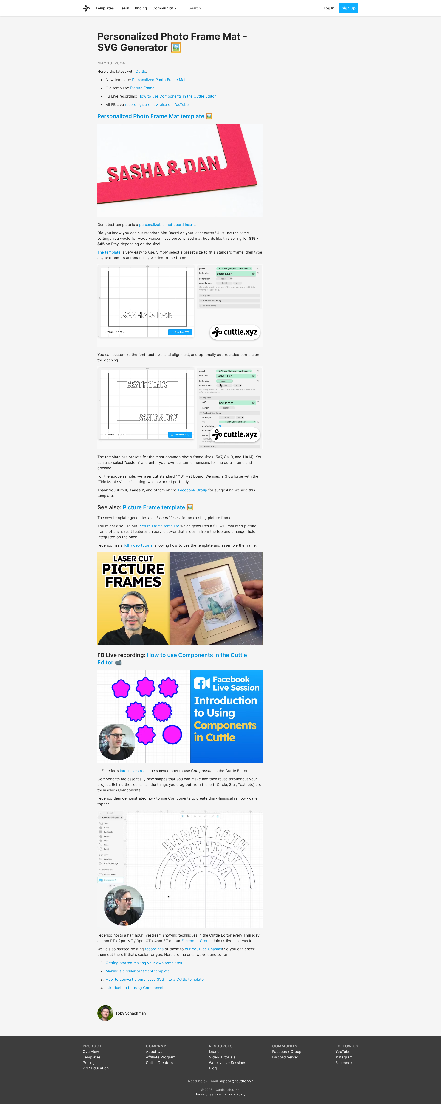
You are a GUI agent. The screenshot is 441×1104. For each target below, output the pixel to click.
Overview (91, 1051)
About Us (154, 1051)
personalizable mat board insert (167, 224)
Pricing (141, 8)
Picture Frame (142, 88)
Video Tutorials (222, 1057)
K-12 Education (96, 1068)
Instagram (344, 1057)
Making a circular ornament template (138, 971)
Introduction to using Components (135, 987)
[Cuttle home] (88, 8)
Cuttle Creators (159, 1062)
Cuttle (141, 71)
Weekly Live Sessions (227, 1062)
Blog (213, 1068)
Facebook (344, 1062)
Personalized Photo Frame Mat (159, 79)
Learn (124, 8)
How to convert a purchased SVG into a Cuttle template (155, 979)
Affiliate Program (160, 1057)
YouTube (342, 1051)
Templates (105, 8)
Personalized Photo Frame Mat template (150, 116)
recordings (154, 949)
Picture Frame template (154, 507)
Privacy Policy (235, 1094)
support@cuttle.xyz (236, 1081)
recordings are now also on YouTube (157, 104)
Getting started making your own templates (144, 962)
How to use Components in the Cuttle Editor (177, 96)
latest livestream (134, 770)
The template (108, 252)
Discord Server (285, 1057)
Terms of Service (208, 1094)
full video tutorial (138, 545)
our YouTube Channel (203, 949)
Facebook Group (192, 490)
